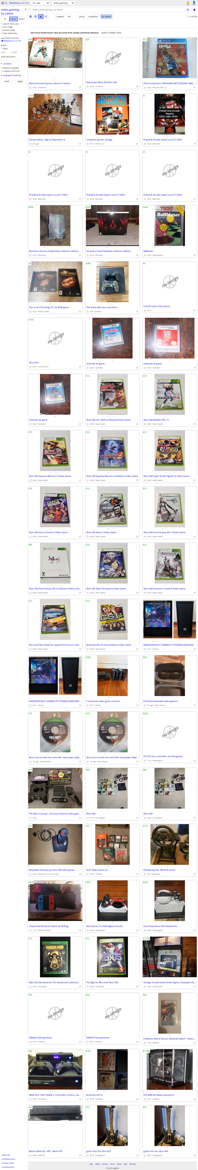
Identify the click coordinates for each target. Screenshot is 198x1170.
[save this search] (194, 9)
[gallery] (40, 16)
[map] (45, 16)
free (6, 48)
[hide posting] (80, 87)
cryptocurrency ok (11, 71)
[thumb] (35, 16)
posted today (9, 30)
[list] (30, 16)
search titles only (11, 24)
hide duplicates (10, 33)
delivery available (11, 68)
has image (8, 27)
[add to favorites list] (30, 87)
